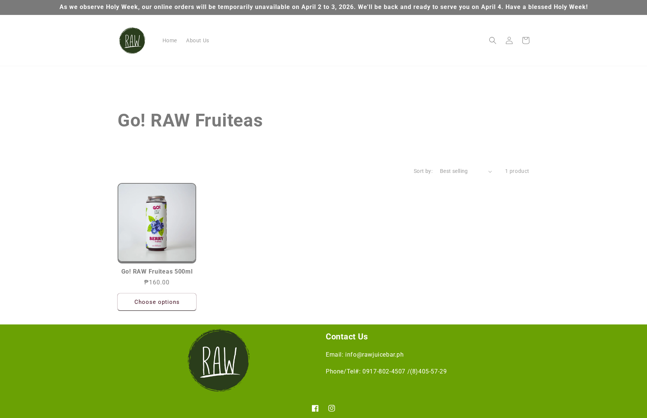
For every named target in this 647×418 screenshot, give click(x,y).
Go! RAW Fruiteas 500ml (157, 271)
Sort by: (423, 171)
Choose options (157, 302)
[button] (493, 40)
